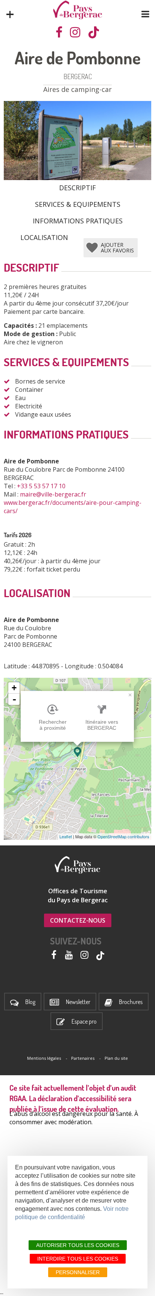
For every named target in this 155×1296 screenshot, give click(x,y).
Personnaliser (78, 1272)
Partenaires (82, 1058)
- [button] (14, 699)
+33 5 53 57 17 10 (42, 486)
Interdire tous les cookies (77, 1259)
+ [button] (14, 687)
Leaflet (65, 836)
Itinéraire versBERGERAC (101, 725)
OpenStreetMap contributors (123, 836)
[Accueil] (77, 10)
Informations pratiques (78, 220)
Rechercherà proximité (53, 725)
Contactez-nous (77, 920)
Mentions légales (44, 1058)
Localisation (44, 237)
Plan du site (116, 1058)
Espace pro (84, 1021)
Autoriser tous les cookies (77, 1245)
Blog (30, 1002)
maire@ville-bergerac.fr (54, 494)
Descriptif (77, 187)
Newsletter (78, 1002)
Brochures (131, 1002)
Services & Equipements (77, 204)
